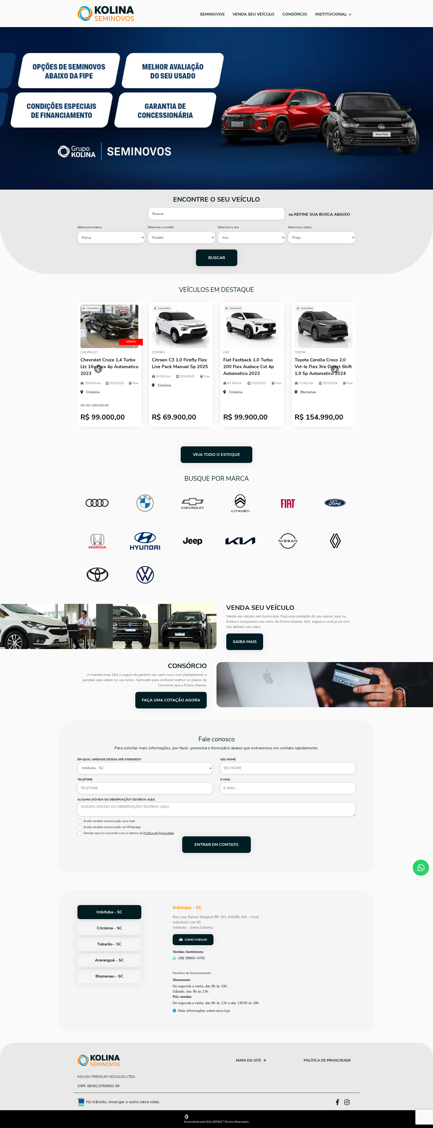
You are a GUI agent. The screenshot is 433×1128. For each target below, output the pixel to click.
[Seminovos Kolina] (106, 13)
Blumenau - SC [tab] (109, 976)
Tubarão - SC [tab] (109, 944)
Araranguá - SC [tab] (109, 960)
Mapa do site (248, 1060)
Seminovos (212, 14)
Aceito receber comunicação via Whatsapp (112, 827)
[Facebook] (340, 1101)
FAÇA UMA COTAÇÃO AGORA (171, 700)
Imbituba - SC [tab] (109, 912)
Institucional (331, 14)
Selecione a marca (89, 227)
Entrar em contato (216, 844)
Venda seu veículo (253, 14)
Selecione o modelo (161, 227)
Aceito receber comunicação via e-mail (109, 821)
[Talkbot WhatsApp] (421, 868)
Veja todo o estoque (216, 454)
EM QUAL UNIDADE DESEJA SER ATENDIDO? (109, 759)
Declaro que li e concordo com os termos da (128, 833)
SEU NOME (228, 759)
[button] (98, 369)
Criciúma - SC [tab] (109, 928)
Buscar (216, 258)
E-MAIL (225, 779)
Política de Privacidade (158, 833)
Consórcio (294, 14)
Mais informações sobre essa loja (204, 1010)
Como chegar (196, 940)
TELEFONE (84, 779)
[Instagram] (350, 1102)
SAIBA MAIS (245, 641)
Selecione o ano (228, 227)
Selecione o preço (300, 227)
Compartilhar (92, 308)
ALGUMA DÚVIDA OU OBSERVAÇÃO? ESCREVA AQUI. (116, 799)
